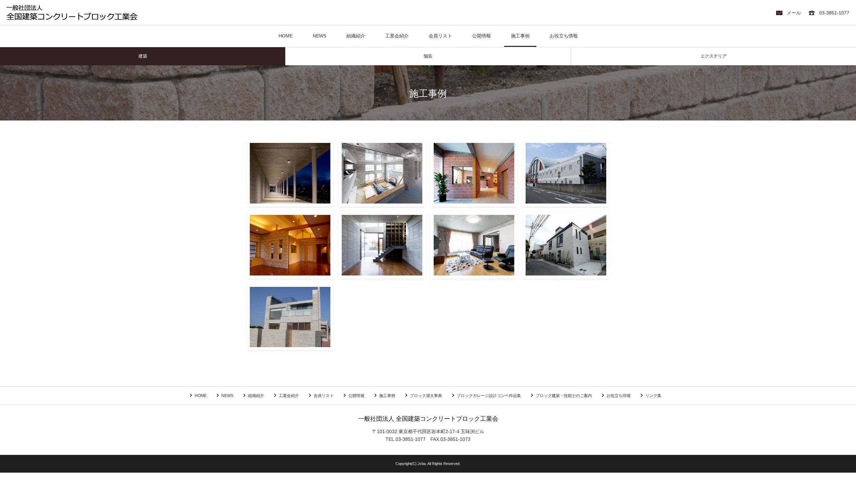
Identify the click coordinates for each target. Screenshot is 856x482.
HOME (286, 36)
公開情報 (481, 36)
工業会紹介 (397, 36)
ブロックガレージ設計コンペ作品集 (489, 395)
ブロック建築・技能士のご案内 (564, 395)
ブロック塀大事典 (426, 395)
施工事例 (520, 36)
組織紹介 (355, 36)
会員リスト (440, 36)
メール (794, 12)
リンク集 (653, 395)
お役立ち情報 (564, 36)
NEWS (319, 36)
